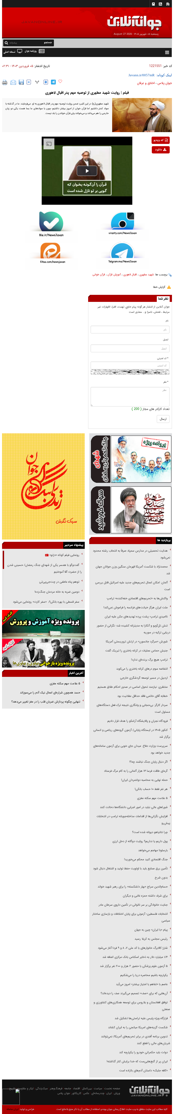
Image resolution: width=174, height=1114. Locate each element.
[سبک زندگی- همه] (43, 486)
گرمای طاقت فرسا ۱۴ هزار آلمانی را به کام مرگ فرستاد (136, 771)
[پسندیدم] (60, 81)
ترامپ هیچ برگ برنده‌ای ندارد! (149, 659)
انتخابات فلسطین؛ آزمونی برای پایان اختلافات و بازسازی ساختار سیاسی (131, 917)
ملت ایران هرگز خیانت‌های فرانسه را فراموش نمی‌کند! (136, 607)
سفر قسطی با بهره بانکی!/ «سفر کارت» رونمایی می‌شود (45, 601)
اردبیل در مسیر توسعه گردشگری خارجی (143, 677)
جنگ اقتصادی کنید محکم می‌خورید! (146, 859)
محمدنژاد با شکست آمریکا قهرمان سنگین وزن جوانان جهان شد (133, 570)
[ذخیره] (21, 82)
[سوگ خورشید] (130, 509)
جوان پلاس (164, 83)
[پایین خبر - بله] (51, 227)
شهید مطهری (146, 274)
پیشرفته (13, 42)
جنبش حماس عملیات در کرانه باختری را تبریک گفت (136, 650)
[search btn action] (6, 42)
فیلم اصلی (154, 161)
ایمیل (165, 340)
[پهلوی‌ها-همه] (43, 653)
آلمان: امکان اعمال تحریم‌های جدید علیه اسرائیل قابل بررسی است (132, 586)
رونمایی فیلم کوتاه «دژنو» (63, 555)
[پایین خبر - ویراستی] (122, 226)
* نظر (165, 382)
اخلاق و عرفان (146, 83)
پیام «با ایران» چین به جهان (150, 929)
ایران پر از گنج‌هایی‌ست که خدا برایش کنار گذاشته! (137, 1061)
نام (167, 321)
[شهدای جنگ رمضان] (130, 458)
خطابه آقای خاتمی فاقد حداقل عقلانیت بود (142, 696)
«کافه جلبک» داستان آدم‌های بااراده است (143, 1070)
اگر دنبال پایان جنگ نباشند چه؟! (148, 761)
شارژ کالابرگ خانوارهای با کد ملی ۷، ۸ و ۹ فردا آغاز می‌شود (133, 948)
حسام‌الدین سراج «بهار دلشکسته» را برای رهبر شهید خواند (132, 886)
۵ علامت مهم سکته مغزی (152, 798)
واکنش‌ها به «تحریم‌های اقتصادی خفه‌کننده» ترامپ (137, 598)
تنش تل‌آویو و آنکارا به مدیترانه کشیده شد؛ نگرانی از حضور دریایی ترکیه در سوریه (133, 629)
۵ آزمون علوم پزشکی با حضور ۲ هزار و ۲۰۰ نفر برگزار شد (134, 966)
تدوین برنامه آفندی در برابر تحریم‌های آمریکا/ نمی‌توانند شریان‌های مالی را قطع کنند (135, 1040)
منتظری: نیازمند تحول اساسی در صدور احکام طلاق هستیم (133, 687)
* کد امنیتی (162, 358)
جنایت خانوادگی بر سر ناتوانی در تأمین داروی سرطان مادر (133, 904)
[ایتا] (51, 256)
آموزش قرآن (114, 274)
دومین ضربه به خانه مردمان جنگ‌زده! (57, 591)
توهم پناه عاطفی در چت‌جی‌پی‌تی (59, 581)
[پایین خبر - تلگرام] (122, 255)
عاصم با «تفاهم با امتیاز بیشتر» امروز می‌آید (141, 984)
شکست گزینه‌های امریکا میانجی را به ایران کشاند (138, 1027)
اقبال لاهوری (130, 274)
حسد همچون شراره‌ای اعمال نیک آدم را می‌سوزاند (50, 692)
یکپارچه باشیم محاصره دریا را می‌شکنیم (144, 975)
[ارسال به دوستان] (13, 82)
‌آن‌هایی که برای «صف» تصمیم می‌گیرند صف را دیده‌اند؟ (134, 993)
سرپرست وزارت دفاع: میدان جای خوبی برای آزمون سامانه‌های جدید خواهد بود (131, 749)
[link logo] (122, 20)
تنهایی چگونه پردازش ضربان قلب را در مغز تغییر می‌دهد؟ (45, 701)
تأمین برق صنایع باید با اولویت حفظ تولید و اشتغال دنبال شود (130, 868)
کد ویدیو (158, 140)
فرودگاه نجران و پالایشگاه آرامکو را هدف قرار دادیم (137, 721)
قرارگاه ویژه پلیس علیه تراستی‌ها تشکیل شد (141, 1018)
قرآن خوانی (98, 274)
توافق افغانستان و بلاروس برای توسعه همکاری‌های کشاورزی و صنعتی (132, 1006)
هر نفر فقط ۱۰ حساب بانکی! (151, 789)
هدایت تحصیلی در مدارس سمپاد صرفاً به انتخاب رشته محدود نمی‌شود (131, 554)
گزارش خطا (159, 287)
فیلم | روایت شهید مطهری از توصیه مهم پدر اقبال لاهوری (87, 93)
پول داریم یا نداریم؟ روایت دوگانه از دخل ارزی (140, 841)
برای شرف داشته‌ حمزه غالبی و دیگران (145, 895)
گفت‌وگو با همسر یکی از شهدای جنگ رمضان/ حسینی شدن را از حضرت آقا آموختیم (44, 568)
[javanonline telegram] (53, 82)
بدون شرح (161, 877)
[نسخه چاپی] (5, 82)
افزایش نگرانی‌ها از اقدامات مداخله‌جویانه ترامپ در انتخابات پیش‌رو (133, 820)
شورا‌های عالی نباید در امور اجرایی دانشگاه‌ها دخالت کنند (134, 807)
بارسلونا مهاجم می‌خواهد (153, 850)
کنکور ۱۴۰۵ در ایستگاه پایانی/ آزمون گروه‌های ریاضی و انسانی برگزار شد (131, 733)
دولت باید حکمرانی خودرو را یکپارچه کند (143, 1052)
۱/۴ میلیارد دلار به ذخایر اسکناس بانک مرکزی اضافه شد (135, 957)
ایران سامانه (13, 1109)
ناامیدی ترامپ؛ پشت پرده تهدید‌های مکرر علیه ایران (136, 616)
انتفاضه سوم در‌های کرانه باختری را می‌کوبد (142, 668)
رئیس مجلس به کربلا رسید (151, 939)
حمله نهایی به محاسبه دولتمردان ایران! (144, 780)
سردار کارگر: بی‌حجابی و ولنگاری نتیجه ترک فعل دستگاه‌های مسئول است (133, 708)
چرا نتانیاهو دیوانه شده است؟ (150, 832)
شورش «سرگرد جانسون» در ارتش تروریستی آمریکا (137, 641)
